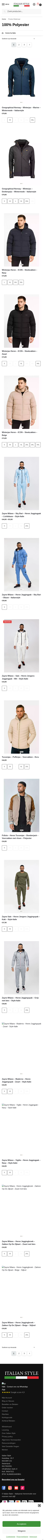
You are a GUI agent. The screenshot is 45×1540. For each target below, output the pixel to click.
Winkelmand (7, 1427)
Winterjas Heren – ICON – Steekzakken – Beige (19, 433)
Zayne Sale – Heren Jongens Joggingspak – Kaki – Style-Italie (21, 918)
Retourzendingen (9, 1443)
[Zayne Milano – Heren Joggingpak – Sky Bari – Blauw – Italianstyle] (21, 564)
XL (21, 120)
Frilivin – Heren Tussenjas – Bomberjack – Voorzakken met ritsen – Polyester (20, 836)
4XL (38, 363)
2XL (27, 120)
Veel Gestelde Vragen (10, 1446)
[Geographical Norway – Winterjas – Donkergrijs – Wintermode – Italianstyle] (21, 158)
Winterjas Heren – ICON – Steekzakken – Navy (19, 271)
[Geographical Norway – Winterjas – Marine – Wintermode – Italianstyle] (21, 77)
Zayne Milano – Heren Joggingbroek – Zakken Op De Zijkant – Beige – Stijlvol (19, 1324)
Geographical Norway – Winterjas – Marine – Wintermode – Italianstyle (21, 109)
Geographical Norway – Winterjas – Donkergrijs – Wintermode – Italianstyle (19, 190)
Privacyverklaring (22, 1537)
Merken (5, 1450)
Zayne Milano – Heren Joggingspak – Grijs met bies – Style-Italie (20, 999)
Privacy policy (7, 1436)
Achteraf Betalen (8, 1421)
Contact (5, 1411)
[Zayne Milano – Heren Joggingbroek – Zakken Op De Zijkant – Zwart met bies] (21, 1211)
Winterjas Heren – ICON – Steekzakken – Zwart (19, 352)
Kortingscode (7, 1417)
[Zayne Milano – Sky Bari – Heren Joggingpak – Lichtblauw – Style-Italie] (21, 483)
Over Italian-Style (9, 1433)
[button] (39, 1505)
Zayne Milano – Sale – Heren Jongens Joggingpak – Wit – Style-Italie (18, 677)
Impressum (33, 1537)
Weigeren (22, 1531)
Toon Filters (10, 33)
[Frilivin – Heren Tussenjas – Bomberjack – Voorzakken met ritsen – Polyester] (21, 805)
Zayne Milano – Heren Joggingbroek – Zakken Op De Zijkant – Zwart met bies (18, 1242)
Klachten (5, 1414)
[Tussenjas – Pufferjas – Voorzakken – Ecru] (21, 727)
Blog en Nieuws (8, 1401)
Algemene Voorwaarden (11, 1440)
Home (4, 19)
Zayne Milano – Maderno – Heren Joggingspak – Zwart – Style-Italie (16, 1080)
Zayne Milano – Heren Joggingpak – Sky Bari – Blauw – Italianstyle (21, 596)
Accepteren (21, 1524)
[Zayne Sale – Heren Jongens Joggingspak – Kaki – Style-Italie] (21, 886)
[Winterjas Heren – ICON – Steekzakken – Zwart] (21, 321)
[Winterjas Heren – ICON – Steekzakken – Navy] (21, 240)
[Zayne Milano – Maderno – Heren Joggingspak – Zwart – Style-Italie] (21, 1049)
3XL (32, 120)
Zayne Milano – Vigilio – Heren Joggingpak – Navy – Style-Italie (21, 1161)
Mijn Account (7, 1398)
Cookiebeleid (10, 1537)
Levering (5, 1430)
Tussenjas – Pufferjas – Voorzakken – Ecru (20, 757)
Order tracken (7, 1408)
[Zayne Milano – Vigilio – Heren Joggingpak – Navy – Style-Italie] (21, 1130)
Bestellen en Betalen (10, 1404)
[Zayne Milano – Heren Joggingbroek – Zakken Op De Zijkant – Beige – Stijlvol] (21, 1292)
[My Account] (34, 4)
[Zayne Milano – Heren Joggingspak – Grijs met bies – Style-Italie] (21, 967)
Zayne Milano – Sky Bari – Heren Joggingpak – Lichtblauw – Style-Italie (21, 514)
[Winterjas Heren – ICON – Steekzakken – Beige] (21, 402)
